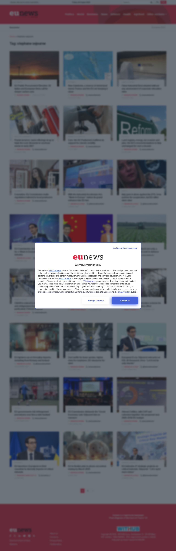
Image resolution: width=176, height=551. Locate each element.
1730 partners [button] (55, 270)
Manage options (96, 300)
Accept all (125, 300)
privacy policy (124, 292)
